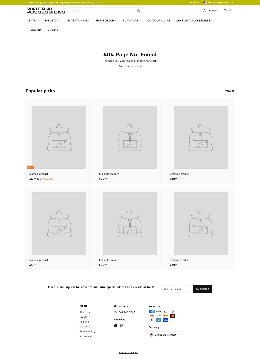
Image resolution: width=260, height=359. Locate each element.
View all (229, 91)
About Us (85, 312)
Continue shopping (130, 66)
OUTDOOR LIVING (158, 20)
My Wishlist (86, 326)
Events (83, 317)
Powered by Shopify (128, 352)
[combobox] (106, 10)
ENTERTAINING (77, 20)
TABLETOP (52, 20)
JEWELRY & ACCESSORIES (193, 20)
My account (86, 336)
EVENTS (53, 30)
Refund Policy (87, 331)
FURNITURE (131, 20)
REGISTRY (35, 30)
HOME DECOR (105, 20)
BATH (32, 20)
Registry (84, 322)
